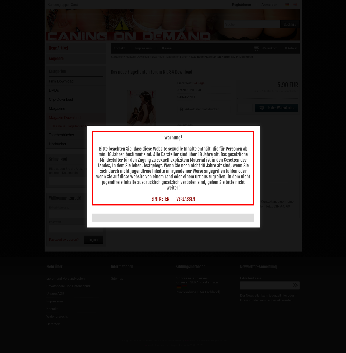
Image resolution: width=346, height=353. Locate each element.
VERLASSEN (186, 199)
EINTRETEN (160, 199)
